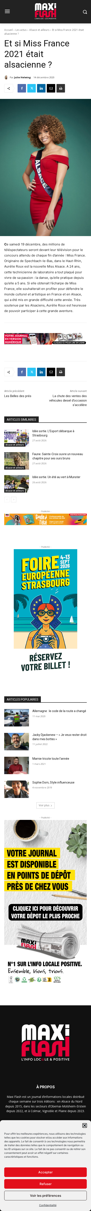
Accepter (45, 1172)
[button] (85, 1125)
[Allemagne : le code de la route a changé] (16, 718)
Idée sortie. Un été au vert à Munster (56, 477)
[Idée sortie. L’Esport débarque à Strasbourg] (16, 438)
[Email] (51, 88)
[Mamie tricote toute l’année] (16, 765)
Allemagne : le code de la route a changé (59, 711)
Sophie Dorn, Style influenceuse (53, 782)
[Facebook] (22, 88)
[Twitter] (31, 88)
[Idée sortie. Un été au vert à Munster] (16, 484)
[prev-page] (7, 499)
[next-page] (13, 499)
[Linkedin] (41, 88)
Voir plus (44, 805)
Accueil (8, 30)
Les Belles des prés (17, 396)
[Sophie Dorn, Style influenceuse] (16, 789)
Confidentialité (48, 1205)
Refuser (46, 1184)
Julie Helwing (22, 77)
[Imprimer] (61, 88)
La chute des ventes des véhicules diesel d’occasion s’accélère (68, 400)
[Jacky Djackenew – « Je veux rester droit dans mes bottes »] (16, 741)
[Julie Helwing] (7, 77)
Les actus (20, 30)
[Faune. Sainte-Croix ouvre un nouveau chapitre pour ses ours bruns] (16, 461)
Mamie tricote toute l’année (50, 758)
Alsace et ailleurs (39, 30)
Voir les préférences (45, 1196)
